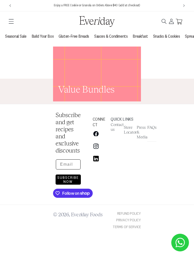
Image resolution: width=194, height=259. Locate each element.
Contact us (117, 127)
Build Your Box (43, 36)
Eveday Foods (86, 214)
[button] (11, 21)
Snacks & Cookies (166, 36)
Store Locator (130, 129)
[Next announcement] (183, 5)
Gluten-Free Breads (74, 36)
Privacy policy (128, 220)
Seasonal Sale (16, 36)
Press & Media (142, 132)
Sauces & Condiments (111, 36)
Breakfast (140, 36)
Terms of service (127, 226)
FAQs (151, 127)
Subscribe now (68, 179)
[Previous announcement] (10, 5)
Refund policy (129, 213)
